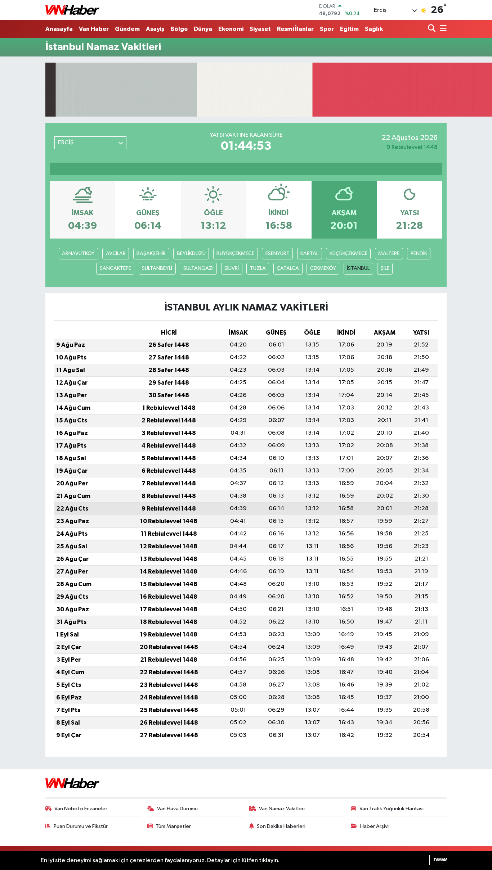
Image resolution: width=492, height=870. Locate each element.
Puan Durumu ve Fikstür (81, 826)
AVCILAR (116, 253)
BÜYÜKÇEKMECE (235, 253)
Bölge (179, 29)
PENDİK (419, 253)
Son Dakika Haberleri (281, 826)
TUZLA (258, 268)
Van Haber (94, 29)
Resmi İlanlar (295, 29)
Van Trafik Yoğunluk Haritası (391, 808)
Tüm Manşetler (173, 826)
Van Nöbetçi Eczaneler (80, 808)
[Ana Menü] (442, 29)
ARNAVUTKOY (78, 253)
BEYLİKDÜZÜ (191, 253)
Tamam (440, 860)
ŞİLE (385, 268)
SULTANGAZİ (198, 268)
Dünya (203, 29)
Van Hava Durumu (177, 808)
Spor (327, 29)
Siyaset (260, 29)
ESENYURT (277, 253)
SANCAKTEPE (115, 268)
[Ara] (432, 29)
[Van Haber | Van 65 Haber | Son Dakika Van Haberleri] (72, 10)
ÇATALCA (288, 268)
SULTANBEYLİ (157, 268)
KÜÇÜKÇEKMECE (348, 253)
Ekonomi (230, 29)
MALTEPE (388, 253)
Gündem (127, 29)
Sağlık (374, 29)
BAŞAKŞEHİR (151, 253)
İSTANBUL (358, 268)
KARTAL (309, 253)
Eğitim (349, 29)
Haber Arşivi (374, 826)
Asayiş (155, 29)
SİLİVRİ (231, 268)
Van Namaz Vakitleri (282, 808)
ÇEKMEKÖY (323, 268)
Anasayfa (59, 29)
